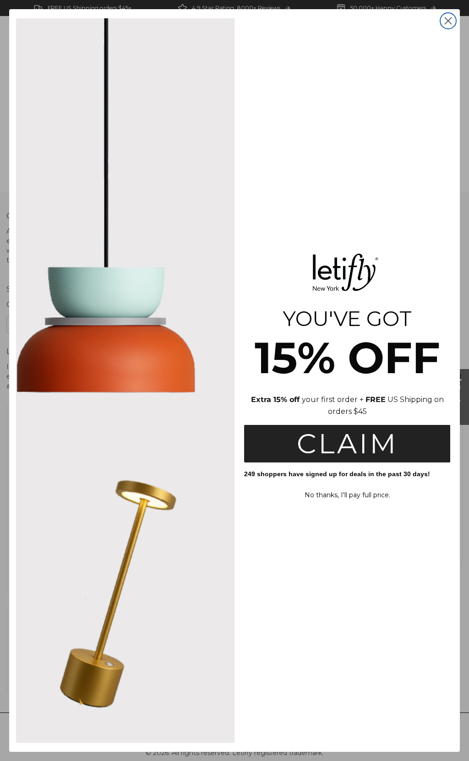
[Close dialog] (448, 21)
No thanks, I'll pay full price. (347, 495)
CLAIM (347, 443)
